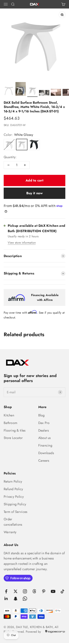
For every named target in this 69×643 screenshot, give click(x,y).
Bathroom (10, 422)
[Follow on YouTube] (53, 591)
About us (44, 437)
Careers (43, 460)
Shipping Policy (15, 504)
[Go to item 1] (9, 91)
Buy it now (34, 193)
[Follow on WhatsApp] (24, 598)
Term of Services (15, 511)
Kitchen (9, 415)
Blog (41, 415)
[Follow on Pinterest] (43, 591)
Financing (45, 445)
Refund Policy (13, 489)
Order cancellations (13, 522)
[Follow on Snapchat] (15, 598)
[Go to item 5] (56, 93)
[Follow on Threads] (34, 591)
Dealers (43, 430)
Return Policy (13, 481)
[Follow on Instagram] (24, 591)
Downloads (46, 453)
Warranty (10, 532)
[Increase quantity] (24, 165)
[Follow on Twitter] (15, 591)
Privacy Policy (14, 496)
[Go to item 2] (20, 89)
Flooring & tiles (14, 430)
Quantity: (10, 157)
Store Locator (13, 437)
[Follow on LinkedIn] (6, 598)
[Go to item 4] (44, 93)
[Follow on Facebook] (6, 591)
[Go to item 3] (32, 91)
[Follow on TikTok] (62, 591)
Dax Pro (44, 422)
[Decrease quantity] (8, 165)
